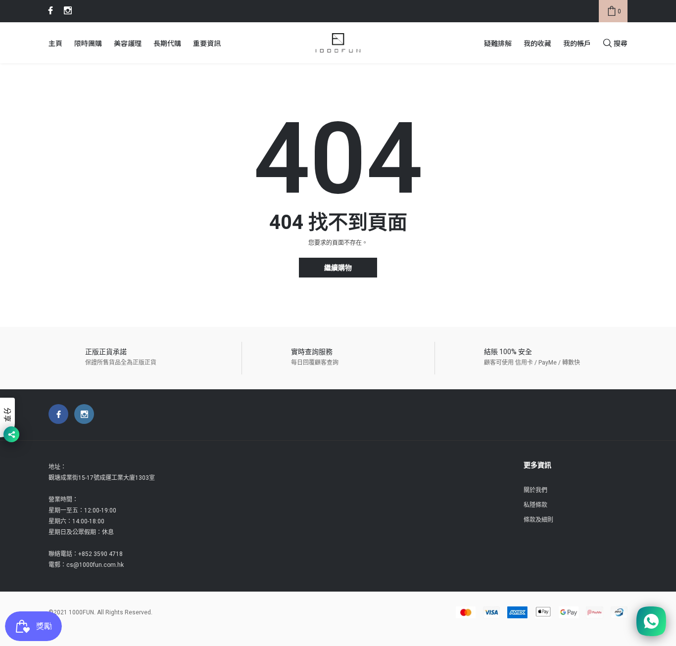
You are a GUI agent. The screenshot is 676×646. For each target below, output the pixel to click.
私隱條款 (535, 505)
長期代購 (167, 43)
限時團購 (88, 43)
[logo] (338, 43)
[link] (49, 10)
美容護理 (128, 43)
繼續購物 (338, 268)
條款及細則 (538, 519)
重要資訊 (207, 43)
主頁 (55, 43)
